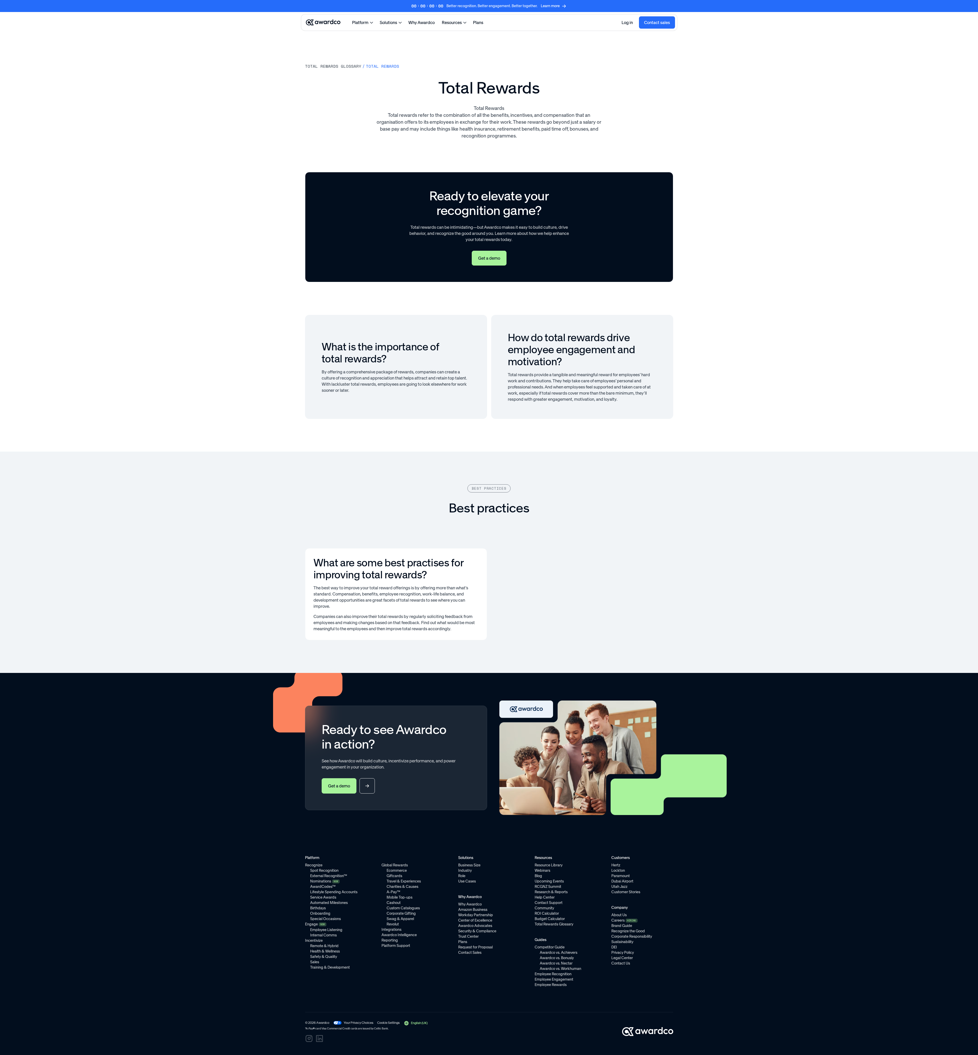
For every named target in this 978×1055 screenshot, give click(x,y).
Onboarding (320, 913)
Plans (478, 22)
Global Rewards (394, 865)
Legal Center (622, 958)
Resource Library (549, 865)
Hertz (615, 865)
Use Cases (467, 881)
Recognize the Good (628, 931)
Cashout (394, 902)
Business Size (469, 865)
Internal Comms (323, 935)
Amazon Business (472, 909)
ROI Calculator (547, 913)
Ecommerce (397, 870)
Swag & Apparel (400, 918)
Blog (538, 876)
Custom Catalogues (403, 908)
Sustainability (622, 941)
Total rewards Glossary (333, 66)
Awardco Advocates (475, 925)
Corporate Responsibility (631, 936)
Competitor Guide (550, 947)
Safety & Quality (323, 956)
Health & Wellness (325, 951)
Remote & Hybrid (324, 946)
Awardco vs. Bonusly (557, 958)
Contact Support (549, 902)
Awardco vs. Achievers (558, 952)
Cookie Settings (388, 1023)
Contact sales (657, 22)
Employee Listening (326, 929)
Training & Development (330, 967)
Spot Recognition (324, 870)
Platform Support (395, 945)
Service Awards (323, 897)
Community (544, 908)
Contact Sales (469, 952)
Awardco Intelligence (399, 935)
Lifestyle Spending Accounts (333, 892)
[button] (416, 1023)
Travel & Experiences (404, 881)
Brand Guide (621, 925)
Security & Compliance (477, 931)
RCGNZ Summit (548, 886)
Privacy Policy (622, 952)
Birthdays (318, 908)
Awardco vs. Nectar (556, 963)
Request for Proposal (475, 947)
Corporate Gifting (401, 913)
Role (461, 876)
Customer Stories (625, 892)
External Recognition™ (328, 876)
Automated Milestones (329, 902)
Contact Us (620, 963)
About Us (619, 915)
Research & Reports (551, 892)
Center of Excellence (475, 920)
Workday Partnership (475, 915)
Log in (627, 22)
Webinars (542, 870)
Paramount (620, 876)
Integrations (391, 929)
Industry (465, 870)
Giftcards (394, 876)
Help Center (545, 897)
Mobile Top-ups (399, 897)
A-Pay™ (393, 892)
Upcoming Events (549, 881)
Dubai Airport (622, 881)
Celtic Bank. (381, 1028)
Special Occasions (325, 918)
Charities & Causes (402, 886)
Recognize (313, 865)
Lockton (618, 870)
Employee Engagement (554, 979)
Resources (452, 22)
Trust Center (468, 936)
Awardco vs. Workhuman (560, 968)
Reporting (389, 940)
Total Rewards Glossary (554, 924)
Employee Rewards (551, 984)
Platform (360, 22)
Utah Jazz (619, 886)
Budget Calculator (550, 918)
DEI (614, 947)
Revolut (393, 924)
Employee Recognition (553, 974)
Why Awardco (421, 22)
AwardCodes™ (322, 886)
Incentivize (314, 940)
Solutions (388, 22)
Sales (314, 962)
